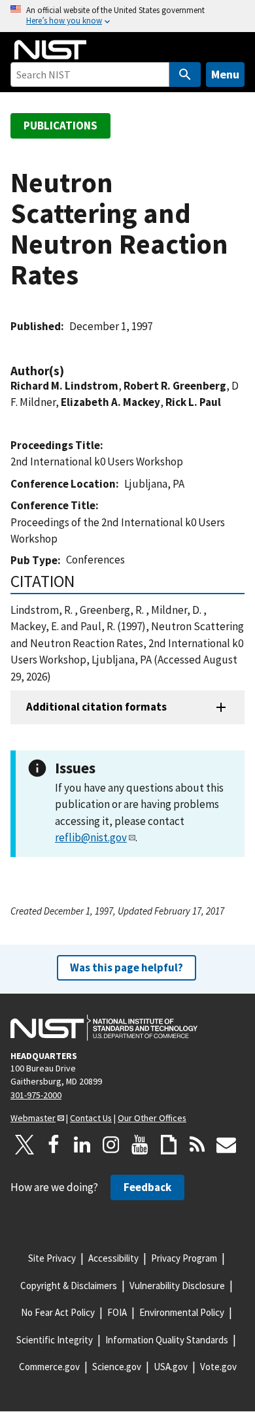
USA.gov (171, 1366)
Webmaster (33, 1118)
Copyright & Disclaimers (68, 1285)
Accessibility (113, 1258)
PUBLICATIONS (60, 125)
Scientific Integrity (54, 1340)
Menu (225, 74)
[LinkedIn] (82, 1144)
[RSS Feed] (197, 1144)
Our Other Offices (152, 1118)
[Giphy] (168, 1144)
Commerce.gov (49, 1366)
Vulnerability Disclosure (177, 1285)
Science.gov (116, 1366)
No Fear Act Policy (58, 1312)
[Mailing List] (226, 1144)
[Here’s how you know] (127, 16)
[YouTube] (140, 1144)
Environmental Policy (181, 1312)
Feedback (147, 1187)
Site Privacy (52, 1258)
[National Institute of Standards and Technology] (103, 1028)
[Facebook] (53, 1144)
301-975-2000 (35, 1095)
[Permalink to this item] (70, 371)
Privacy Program (184, 1258)
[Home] (50, 49)
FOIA (117, 1312)
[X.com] (24, 1144)
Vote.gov (218, 1366)
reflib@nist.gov (91, 837)
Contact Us (91, 1118)
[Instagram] (111, 1144)
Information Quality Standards (166, 1340)
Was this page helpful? (126, 967)
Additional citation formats (96, 706)
